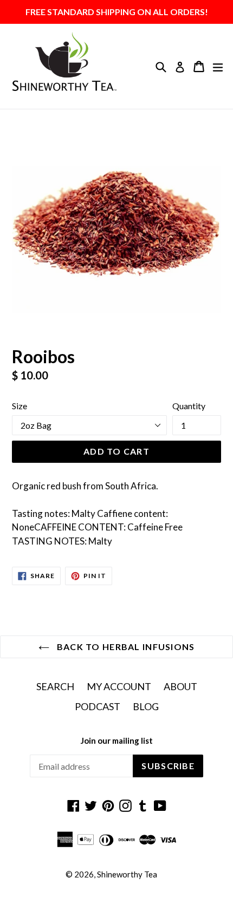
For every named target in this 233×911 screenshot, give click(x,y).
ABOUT (180, 686)
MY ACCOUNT (119, 686)
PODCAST (97, 706)
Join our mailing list (117, 740)
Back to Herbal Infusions (125, 646)
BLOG (146, 706)
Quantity (188, 406)
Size (19, 406)
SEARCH (55, 686)
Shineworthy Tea (127, 874)
